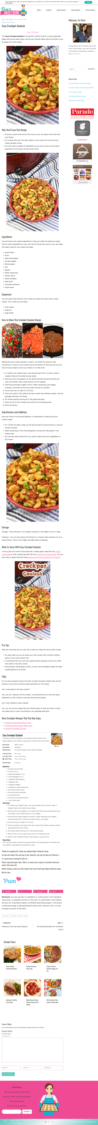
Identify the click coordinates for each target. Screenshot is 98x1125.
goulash (14, 916)
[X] (49, 1121)
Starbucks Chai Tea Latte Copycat (14, 924)
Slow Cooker (9, 19)
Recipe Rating (7, 1031)
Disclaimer (26, 1120)
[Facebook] (45, 1121)
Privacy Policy (15, 1120)
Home (3, 19)
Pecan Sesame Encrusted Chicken (11, 967)
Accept (88, 2)
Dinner (4, 22)
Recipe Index (17, 1123)
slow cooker (23, 916)
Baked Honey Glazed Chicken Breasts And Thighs (32, 1002)
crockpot (6, 916)
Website (48, 1068)
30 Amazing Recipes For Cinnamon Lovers (50, 926)
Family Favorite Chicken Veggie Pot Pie (52, 968)
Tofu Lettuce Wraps (75, 92)
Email (26, 1068)
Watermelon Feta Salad (76, 100)
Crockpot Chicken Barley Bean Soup (18, 726)
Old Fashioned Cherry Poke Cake (80, 83)
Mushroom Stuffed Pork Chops (11, 1001)
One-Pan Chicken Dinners (77, 96)
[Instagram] (52, 1121)
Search (91, 69)
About (6, 1120)
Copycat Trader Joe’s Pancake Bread (81, 87)
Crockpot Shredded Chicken (15, 728)
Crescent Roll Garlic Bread (46, 554)
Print (57, 746)
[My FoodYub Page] (82, 153)
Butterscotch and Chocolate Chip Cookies (44, 557)
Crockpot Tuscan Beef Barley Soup (18, 723)
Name (5, 1068)
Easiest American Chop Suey (31, 967)
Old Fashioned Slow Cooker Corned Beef (52, 1001)
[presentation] (12, 954)
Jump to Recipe (32, 32)
